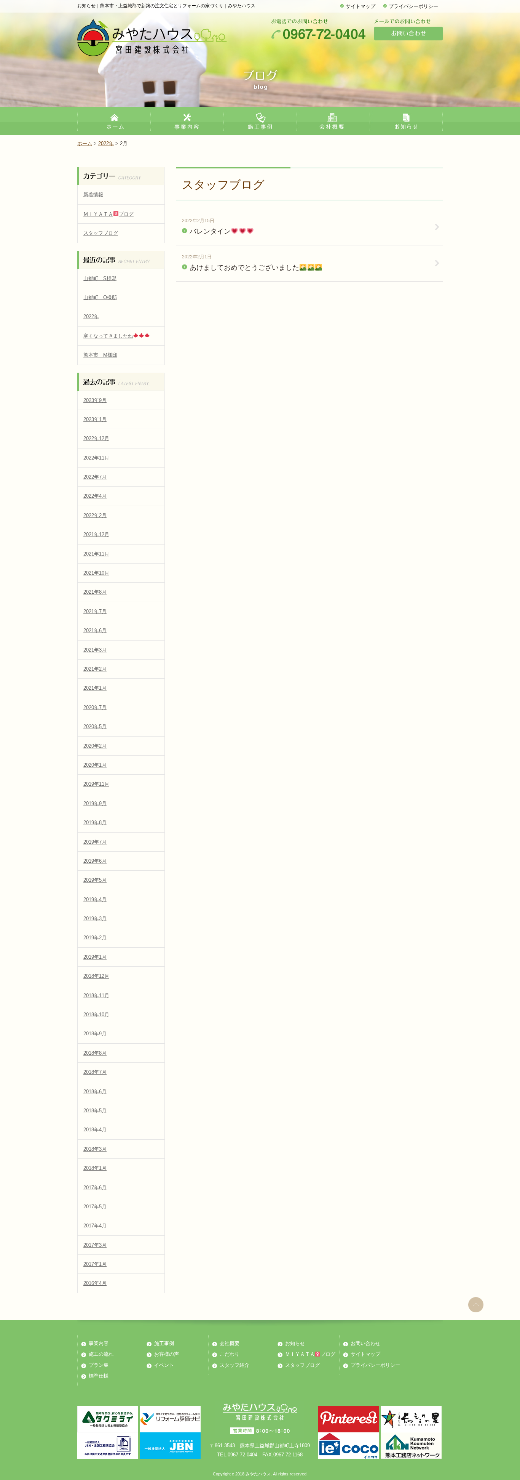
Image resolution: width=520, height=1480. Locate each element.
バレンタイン (210, 231)
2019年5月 (95, 880)
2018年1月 (95, 1168)
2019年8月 (95, 822)
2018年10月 (96, 1014)
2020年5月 (95, 726)
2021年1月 (95, 688)
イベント (164, 1365)
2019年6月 (95, 861)
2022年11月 (96, 458)
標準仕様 (98, 1376)
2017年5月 (95, 1206)
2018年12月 (96, 976)
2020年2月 (95, 746)
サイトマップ (360, 6)
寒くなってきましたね (108, 336)
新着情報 (93, 194)
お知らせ (295, 1343)
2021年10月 (96, 573)
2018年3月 (95, 1149)
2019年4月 (95, 899)
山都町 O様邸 (100, 297)
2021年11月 (96, 554)
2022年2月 (95, 515)
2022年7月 (95, 477)
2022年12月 (96, 438)
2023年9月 (95, 400)
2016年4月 (95, 1283)
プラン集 (98, 1365)
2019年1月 (95, 957)
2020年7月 (95, 707)
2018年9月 (95, 1033)
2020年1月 (95, 765)
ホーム (84, 143)
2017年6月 (95, 1187)
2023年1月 (95, 419)
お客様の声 (166, 1354)
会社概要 (229, 1343)
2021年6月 (95, 630)
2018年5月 (95, 1110)
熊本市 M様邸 (100, 355)
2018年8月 (95, 1053)
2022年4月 (95, 496)
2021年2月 (95, 669)
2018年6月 (95, 1091)
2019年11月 (96, 784)
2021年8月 (95, 592)
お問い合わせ (365, 1343)
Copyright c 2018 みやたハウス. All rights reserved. (260, 1474)
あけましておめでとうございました (244, 267)
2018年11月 (96, 995)
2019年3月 (95, 918)
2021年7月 (95, 611)
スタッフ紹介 (234, 1365)
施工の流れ (101, 1354)
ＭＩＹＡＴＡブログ (108, 214)
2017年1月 (95, 1264)
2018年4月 (95, 1129)
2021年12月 (96, 534)
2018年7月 (95, 1072)
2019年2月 (95, 937)
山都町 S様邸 (99, 278)
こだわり (229, 1354)
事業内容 (98, 1343)
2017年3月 (95, 1245)
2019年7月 (95, 842)
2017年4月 (95, 1226)
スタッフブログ (100, 233)
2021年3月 (95, 650)
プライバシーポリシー (413, 6)
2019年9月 (95, 803)
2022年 (106, 143)
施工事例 (164, 1343)
